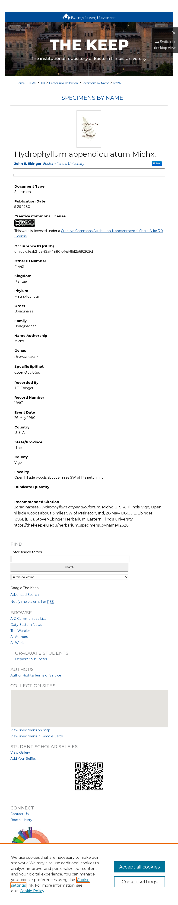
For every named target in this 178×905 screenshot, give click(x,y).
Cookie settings (140, 882)
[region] (89, 874)
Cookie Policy (32, 891)
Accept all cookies (139, 867)
